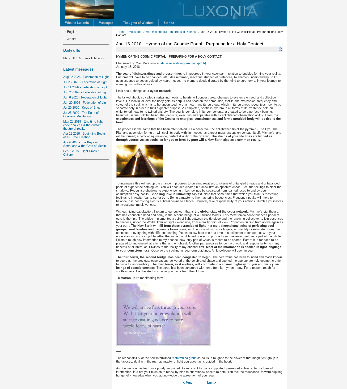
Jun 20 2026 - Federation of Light (85, 102)
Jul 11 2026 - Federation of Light (85, 87)
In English (70, 32)
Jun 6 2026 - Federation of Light (85, 97)
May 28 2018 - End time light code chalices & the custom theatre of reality (83, 125)
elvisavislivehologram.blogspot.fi (183, 63)
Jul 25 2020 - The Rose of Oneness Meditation (81, 114)
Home (121, 32)
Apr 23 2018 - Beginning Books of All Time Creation (84, 135)
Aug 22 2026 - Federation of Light (86, 77)
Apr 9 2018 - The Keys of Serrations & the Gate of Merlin (84, 144)
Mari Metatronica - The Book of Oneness (171, 32)
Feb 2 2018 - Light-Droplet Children (81, 152)
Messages (106, 23)
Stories (169, 23)
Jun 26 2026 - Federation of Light (85, 92)
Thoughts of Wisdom (138, 23)
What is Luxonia (77, 23)
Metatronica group (184, 358)
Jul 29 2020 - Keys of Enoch (82, 107)
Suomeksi (70, 39)
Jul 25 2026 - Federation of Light (85, 82)
